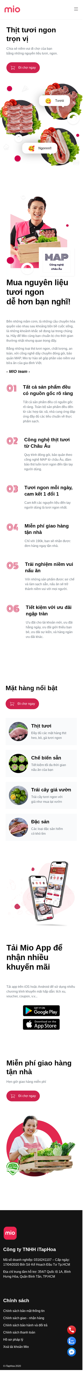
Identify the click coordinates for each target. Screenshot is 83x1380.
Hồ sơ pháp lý (13, 1339)
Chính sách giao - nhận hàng (23, 1318)
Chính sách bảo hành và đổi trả (25, 1325)
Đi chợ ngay (27, 67)
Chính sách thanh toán (19, 1332)
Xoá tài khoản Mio (16, 1346)
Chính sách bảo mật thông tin (24, 1311)
